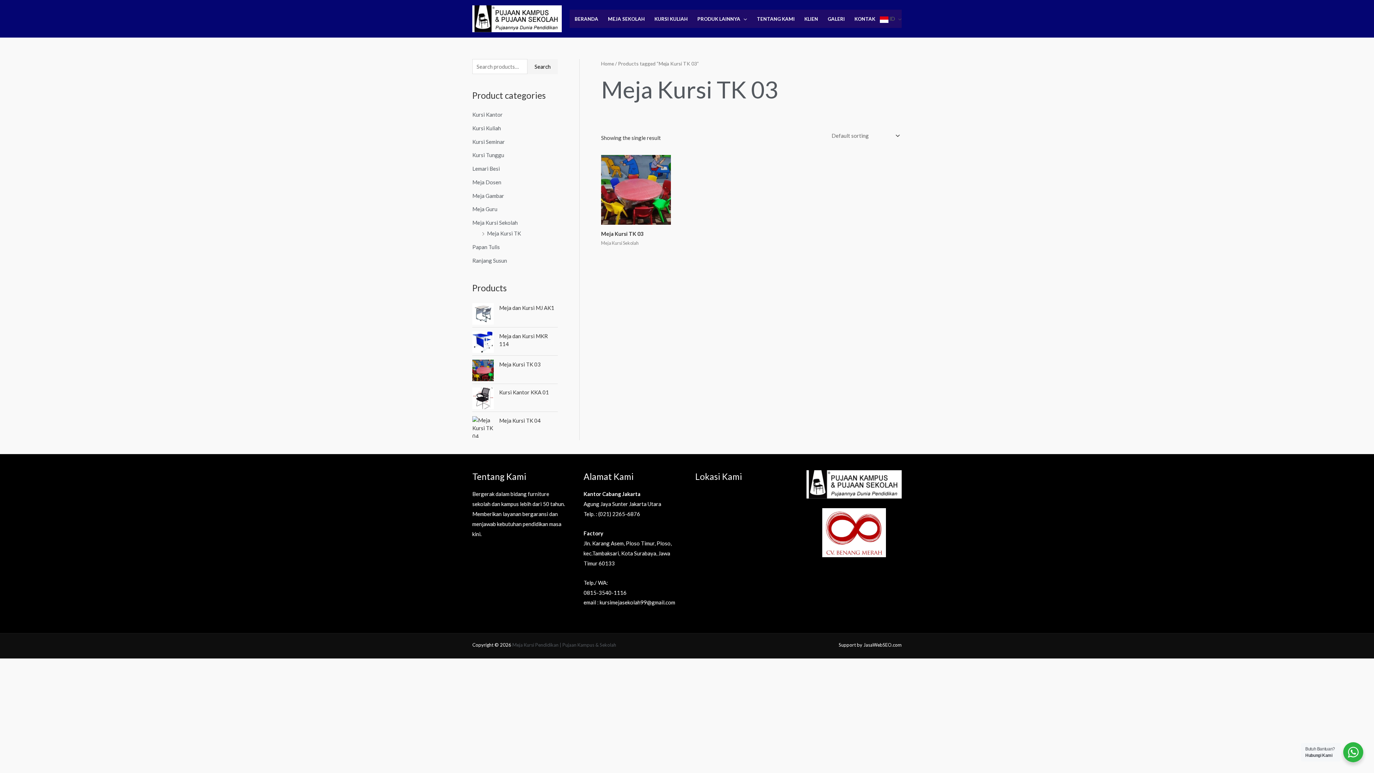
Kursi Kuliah (671, 19)
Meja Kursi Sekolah (495, 222)
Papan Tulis (486, 247)
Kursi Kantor (487, 114)
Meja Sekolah (626, 19)
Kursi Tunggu (488, 155)
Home (607, 63)
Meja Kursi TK (504, 233)
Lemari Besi (486, 168)
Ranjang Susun (489, 260)
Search (543, 66)
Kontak (864, 19)
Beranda (586, 19)
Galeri (836, 19)
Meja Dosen (486, 182)
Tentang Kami (776, 19)
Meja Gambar (488, 196)
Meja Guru (484, 209)
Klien (811, 19)
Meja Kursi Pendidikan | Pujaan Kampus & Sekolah (564, 645)
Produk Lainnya (718, 19)
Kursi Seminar (488, 141)
